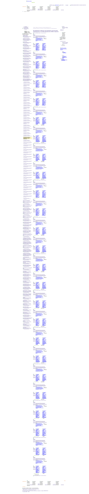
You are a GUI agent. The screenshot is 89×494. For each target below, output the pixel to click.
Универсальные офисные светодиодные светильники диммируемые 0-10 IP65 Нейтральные (26, 108)
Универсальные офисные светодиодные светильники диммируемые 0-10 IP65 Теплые (27, 110)
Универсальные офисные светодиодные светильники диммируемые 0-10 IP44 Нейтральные (26, 93)
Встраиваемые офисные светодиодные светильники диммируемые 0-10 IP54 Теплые (27, 133)
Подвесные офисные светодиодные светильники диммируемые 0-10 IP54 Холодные (27, 185)
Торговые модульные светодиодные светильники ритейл (27, 258)
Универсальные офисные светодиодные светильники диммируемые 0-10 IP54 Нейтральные (26, 100)
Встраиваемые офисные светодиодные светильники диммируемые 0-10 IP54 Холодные (27, 128)
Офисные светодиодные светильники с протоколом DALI (27, 208)
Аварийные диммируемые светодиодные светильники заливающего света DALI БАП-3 (27, 254)
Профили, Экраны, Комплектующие (25, 35)
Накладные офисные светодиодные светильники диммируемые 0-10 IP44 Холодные (27, 150)
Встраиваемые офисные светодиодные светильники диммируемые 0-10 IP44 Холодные (27, 120)
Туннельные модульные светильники (26, 327)
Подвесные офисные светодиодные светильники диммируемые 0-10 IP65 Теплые (27, 196)
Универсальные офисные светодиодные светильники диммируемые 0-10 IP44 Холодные (27, 90)
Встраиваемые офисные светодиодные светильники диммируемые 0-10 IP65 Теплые (27, 140)
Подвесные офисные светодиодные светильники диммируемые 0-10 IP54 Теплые (27, 189)
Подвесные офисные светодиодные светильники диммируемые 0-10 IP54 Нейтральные (27, 187)
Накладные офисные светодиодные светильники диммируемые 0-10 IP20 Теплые (27, 147)
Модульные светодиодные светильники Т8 (26, 312)
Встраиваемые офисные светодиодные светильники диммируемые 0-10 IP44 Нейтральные (26, 123)
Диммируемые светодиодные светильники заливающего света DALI (27, 246)
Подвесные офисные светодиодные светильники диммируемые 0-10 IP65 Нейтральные (27, 194)
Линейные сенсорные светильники (26, 63)
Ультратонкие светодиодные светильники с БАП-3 (27, 277)
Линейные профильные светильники (26, 324)
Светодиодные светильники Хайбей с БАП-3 (27, 304)
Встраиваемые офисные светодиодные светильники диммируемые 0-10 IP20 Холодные (27, 113)
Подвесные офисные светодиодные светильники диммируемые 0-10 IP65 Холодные (27, 192)
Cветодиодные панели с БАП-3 (27, 224)
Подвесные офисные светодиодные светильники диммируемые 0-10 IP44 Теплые (27, 182)
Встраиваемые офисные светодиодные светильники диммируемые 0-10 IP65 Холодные (27, 135)
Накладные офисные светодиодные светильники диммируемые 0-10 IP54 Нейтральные (27, 159)
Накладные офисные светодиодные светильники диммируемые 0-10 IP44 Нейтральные (27, 152)
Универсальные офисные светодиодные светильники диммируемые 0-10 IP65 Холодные (27, 105)
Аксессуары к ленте (26, 306)
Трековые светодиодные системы (26, 320)
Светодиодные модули (26, 315)
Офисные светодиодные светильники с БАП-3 (26, 76)
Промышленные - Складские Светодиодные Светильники (27, 290)
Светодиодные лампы (26, 47)
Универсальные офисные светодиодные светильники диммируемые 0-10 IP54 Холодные (27, 98)
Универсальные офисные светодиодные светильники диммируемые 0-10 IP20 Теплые (27, 88)
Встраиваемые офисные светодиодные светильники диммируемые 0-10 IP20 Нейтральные (26, 115)
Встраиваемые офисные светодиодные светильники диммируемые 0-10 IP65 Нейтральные (27, 138)
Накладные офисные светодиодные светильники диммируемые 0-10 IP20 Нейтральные (27, 145)
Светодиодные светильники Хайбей (27, 297)
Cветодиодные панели (26, 219)
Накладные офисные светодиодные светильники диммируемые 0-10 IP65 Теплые (27, 168)
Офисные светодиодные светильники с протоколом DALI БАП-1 (27, 212)
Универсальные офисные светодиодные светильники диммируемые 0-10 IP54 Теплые (27, 103)
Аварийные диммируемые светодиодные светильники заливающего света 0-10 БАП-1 (27, 238)
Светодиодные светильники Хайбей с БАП (27, 300)
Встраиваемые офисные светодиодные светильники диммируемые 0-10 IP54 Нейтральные (26, 130)
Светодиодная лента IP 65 (26, 60)
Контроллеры (25, 50)
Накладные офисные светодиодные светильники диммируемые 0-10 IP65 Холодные (27, 164)
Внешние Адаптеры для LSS (27, 66)
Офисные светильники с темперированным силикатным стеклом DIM (27, 199)
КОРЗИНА (63, 26)
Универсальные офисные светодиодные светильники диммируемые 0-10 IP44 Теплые (27, 95)
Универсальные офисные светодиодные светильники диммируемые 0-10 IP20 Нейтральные (26, 85)
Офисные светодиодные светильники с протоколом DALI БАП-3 (27, 216)
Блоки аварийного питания (26, 55)
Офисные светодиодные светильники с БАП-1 (26, 72)
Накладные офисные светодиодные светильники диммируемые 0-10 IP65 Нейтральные (27, 166)
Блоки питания (25, 41)
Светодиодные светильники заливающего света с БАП (27, 231)
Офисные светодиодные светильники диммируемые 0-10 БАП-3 (27, 205)
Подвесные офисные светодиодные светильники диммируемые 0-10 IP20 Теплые (27, 175)
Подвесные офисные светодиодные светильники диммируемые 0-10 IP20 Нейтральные (27, 173)
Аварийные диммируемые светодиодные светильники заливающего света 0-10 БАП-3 (27, 242)
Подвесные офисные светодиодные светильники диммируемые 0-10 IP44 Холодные (27, 178)
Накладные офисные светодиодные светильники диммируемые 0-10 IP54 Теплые (27, 161)
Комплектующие (25, 309)
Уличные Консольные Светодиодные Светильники (27, 284)
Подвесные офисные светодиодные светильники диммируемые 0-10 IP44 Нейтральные (27, 180)
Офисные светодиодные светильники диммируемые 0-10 (27, 79)
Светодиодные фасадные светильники (26, 281)
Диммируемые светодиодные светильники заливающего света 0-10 (27, 234)
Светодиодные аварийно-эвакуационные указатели (26, 287)
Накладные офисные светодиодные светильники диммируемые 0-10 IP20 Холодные (27, 143)
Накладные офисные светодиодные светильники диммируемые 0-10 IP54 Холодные (27, 157)
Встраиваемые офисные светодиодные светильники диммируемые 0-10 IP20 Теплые (27, 118)
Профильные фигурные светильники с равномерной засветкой (27, 262)
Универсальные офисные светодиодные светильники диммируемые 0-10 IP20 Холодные (27, 83)
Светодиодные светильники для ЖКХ (27, 268)
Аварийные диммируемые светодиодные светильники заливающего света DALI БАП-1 (27, 250)
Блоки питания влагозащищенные (25, 44)
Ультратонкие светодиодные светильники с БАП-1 (27, 274)
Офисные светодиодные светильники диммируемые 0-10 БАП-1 (27, 201)
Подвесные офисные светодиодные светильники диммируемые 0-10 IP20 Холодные (27, 171)
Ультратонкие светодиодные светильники (27, 271)
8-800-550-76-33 (24, 6)
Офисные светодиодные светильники (26, 69)
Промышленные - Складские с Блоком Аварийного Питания (27, 294)
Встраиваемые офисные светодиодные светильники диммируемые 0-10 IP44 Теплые (27, 125)
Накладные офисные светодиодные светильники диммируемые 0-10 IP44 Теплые (27, 154)
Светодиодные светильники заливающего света (27, 227)
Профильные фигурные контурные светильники (26, 38)
